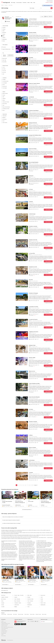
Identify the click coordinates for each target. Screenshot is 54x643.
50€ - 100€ (4, 60)
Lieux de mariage (19, 2)
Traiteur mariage (26, 614)
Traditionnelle (4, 115)
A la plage (4, 79)
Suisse (28, 606)
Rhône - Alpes (30, 595)
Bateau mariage (44, 614)
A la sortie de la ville (5, 81)
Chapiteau (4, 98)
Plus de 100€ (4, 61)
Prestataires (24, 2)
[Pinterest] (32, 621)
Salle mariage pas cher (4, 590)
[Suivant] (52, 500)
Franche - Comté (43, 602)
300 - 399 (4, 72)
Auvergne (2, 602)
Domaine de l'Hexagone (33, 293)
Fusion (3, 120)
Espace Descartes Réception (34, 397)
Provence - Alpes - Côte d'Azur (18, 595)
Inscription (51, 2)
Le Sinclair (31, 201)
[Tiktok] (37, 621)
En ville (4, 84)
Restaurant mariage (20, 614)
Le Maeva (31, 435)
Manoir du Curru (32, 371)
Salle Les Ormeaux (32, 447)
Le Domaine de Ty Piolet (33, 306)
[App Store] (17, 624)
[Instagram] (34, 621)
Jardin (3, 96)
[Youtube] (36, 621)
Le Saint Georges (32, 213)
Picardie (42, 599)
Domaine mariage (3, 614)
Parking (4, 100)
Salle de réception (5, 93)
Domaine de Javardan (33, 226)
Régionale (4, 117)
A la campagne (5, 82)
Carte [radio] (51, 16)
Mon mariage (13, 2)
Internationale (4, 119)
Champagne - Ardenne (17, 602)
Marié (31, 2)
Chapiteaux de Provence (33, 331)
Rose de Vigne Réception (33, 162)
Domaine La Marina (32, 45)
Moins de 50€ (5, 58)
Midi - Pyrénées (3, 599)
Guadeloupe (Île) (43, 604)
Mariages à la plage (38, 614)
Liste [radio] (42, 16)
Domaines (4, 27)
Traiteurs (4, 34)
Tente (3, 105)
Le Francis (31, 189)
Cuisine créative (5, 122)
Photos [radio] (47, 16)
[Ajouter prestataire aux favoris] (27, 20)
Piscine (4, 110)
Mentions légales (3, 622)
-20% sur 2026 (30, 501)
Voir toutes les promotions (26, 509)
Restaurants (4, 32)
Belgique (15, 606)
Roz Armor (31, 279)
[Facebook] (28, 621)
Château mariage (32, 614)
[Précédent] (1, 500)
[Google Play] (23, 624)
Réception (6, 5)
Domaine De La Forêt (33, 266)
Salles (3, 35)
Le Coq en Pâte (32, 253)
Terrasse (4, 95)
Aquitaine (15, 597)
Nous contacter (48, 40)
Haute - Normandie (17, 599)
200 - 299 (4, 70)
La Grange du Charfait (33, 71)
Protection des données (4, 624)
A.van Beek (31, 57)
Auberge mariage (9, 614)
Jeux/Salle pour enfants (6, 108)
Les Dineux (31, 409)
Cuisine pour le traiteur (6, 101)
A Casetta (31, 472)
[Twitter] (30, 621)
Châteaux (4, 37)
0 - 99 (3, 67)
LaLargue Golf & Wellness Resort (35, 135)
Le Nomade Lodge (5, 580)
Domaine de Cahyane (33, 421)
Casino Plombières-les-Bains (34, 383)
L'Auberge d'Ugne (32, 345)
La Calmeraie (31, 97)
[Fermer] (13, 17)
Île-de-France (3, 595)
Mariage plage (5, 39)
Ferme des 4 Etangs (32, 148)
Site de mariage (3, 635)
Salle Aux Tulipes (32, 357)
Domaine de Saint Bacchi (19, 580)
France (44, 621)
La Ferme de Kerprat (33, 19)
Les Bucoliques (32, 460)
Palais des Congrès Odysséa (34, 83)
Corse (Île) (2, 606)
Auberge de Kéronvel (33, 122)
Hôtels (3, 30)
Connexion (47, 2)
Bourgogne (29, 602)
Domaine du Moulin (32, 32)
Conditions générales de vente (5, 623)
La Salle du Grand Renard (33, 110)
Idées (34, 2)
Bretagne (29, 597)
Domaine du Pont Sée (33, 239)
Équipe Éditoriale (3, 633)
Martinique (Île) (30, 604)
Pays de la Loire (43, 595)
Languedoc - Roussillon (4, 597)
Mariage (2, 5)
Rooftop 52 (31, 175)
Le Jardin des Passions (33, 319)
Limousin (2, 604)
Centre (42, 597)
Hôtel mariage (15, 614)
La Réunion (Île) (16, 604)
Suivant (35, 485)
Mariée (29, 2)
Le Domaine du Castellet (45, 580)
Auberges (4, 29)
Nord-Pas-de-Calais (30, 599)
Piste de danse (5, 103)
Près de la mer (5, 86)
